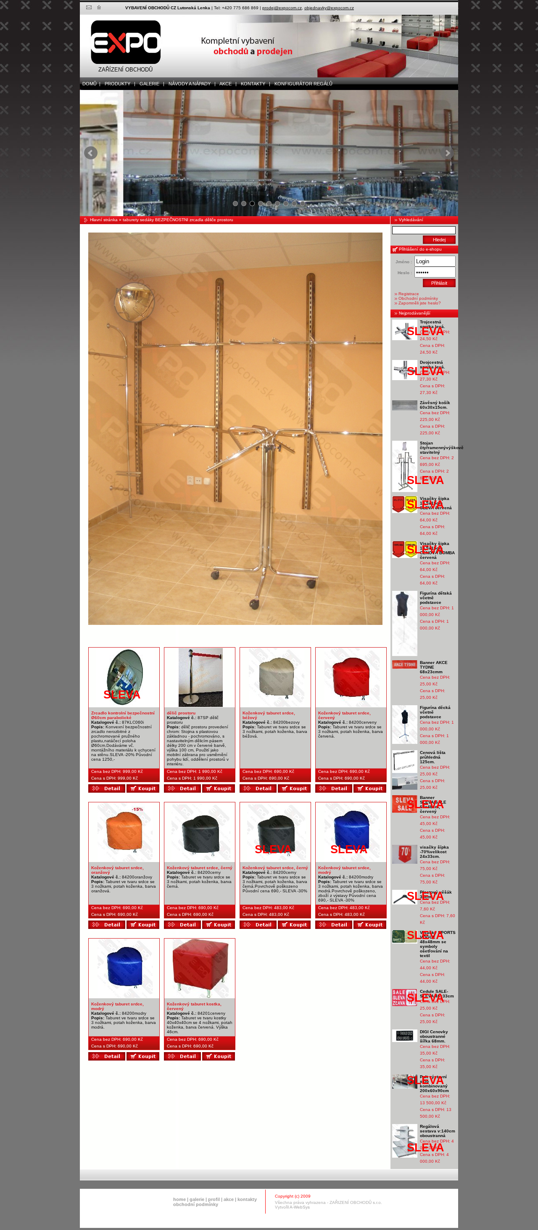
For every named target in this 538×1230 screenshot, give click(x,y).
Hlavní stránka (104, 219)
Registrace (408, 293)
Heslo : (405, 272)
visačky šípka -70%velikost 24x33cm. (434, 852)
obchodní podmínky (195, 1204)
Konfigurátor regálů (301, 83)
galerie (197, 1199)
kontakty (247, 1199)
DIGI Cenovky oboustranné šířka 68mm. (434, 1036)
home (179, 1199)
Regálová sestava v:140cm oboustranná (437, 1131)
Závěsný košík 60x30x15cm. (435, 405)
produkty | (118, 83)
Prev (91, 153)
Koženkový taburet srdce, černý (199, 867)
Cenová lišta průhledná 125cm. (433, 757)
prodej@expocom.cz (282, 7)
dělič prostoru (181, 713)
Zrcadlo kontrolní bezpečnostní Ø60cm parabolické (123, 715)
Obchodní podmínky (418, 298)
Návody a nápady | (190, 83)
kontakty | (253, 83)
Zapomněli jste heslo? (419, 303)
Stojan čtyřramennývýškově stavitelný (442, 448)
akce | (226, 83)
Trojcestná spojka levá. (432, 324)
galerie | (150, 83)
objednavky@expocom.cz (329, 7)
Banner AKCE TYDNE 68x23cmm (434, 667)
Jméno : (404, 261)
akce (229, 1199)
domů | (90, 83)
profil (214, 1199)
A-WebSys (300, 1207)
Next (447, 153)
